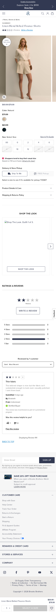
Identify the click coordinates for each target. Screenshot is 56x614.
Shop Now (28, 8)
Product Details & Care (11, 188)
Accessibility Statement (11, 534)
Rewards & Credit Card (15, 546)
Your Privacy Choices (11, 538)
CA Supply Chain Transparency (28, 581)
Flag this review (12, 429)
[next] (50, 246)
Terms (31, 468)
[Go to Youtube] (39, 572)
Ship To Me (16, 173)
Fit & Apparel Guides (11, 525)
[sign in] (47, 13)
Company (7, 562)
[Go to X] (51, 572)
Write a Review (27, 30)
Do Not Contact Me (39, 583)
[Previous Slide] (3, 6)
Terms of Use (31, 585)
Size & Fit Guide (47, 137)
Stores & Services (12, 554)
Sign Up (47, 460)
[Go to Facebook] (16, 572)
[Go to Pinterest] (28, 572)
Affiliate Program (9, 530)
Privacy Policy (42, 468)
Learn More (20, 487)
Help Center (7, 505)
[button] (43, 13)
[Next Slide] (52, 6)
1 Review (16, 30)
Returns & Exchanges (11, 513)
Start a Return (8, 517)
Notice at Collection (20, 583)
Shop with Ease (8, 500)
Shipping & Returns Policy (13, 195)
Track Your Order (9, 509)
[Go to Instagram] (4, 572)
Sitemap (43, 585)
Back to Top (8, 441)
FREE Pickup (43, 173)
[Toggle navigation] (3, 13)
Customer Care (11, 495)
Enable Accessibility (28, 2)
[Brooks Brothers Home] (28, 13)
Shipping (6, 521)
